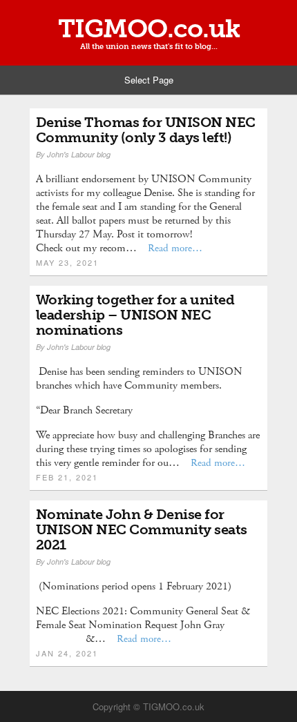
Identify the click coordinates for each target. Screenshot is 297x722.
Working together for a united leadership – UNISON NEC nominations (135, 314)
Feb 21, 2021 (67, 476)
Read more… (175, 248)
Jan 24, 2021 (67, 652)
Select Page (148, 79)
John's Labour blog (79, 154)
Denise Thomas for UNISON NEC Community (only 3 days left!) (146, 130)
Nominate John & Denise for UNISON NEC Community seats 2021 (141, 529)
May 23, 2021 (67, 262)
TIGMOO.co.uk (149, 29)
